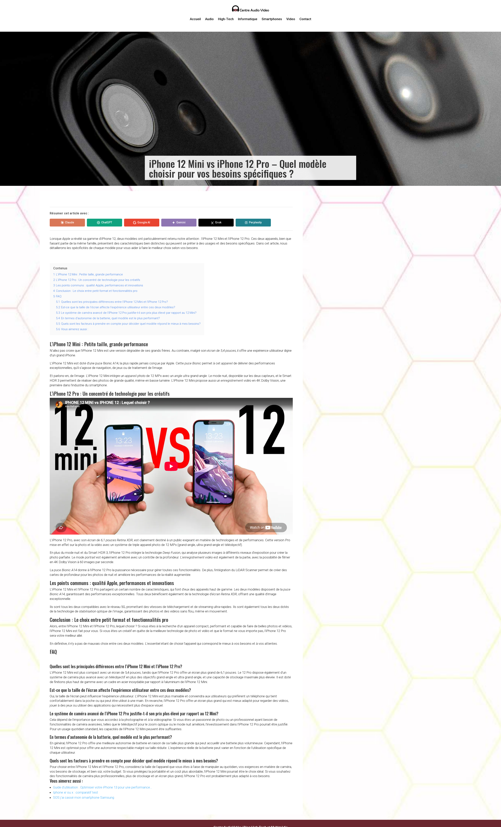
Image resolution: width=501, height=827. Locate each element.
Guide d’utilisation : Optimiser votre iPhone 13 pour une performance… (102, 787)
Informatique (247, 19)
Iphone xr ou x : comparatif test (75, 792)
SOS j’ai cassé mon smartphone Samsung (83, 797)
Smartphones (272, 19)
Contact (305, 19)
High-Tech (226, 19)
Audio (209, 19)
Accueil (195, 19)
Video (290, 19)
